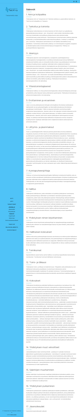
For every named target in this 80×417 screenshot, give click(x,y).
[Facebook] (74, 1)
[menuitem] (11, 198)
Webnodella (13, 414)
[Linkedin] (76, 1)
